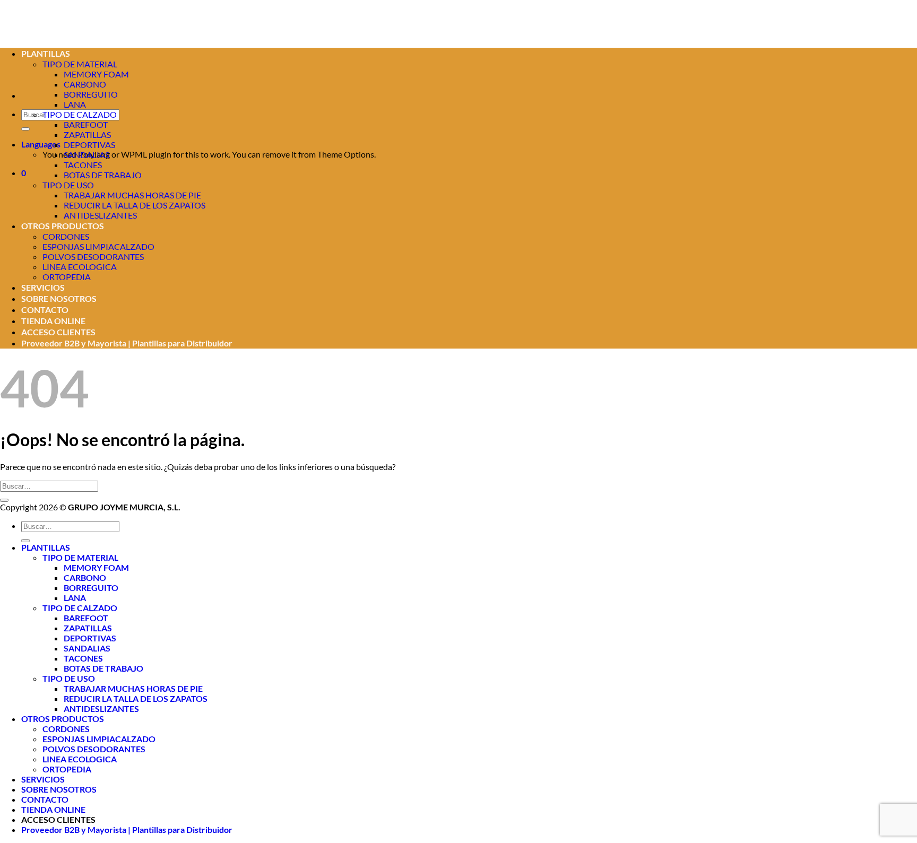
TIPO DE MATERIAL (80, 557)
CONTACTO (44, 310)
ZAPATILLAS (87, 134)
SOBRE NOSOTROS (59, 298)
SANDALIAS (86, 155)
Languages (40, 144)
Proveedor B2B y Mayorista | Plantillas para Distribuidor (126, 343)
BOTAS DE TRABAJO (103, 175)
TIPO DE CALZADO (79, 114)
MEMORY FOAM (96, 74)
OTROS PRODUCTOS (62, 226)
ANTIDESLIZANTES (100, 215)
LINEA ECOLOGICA (79, 267)
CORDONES (65, 236)
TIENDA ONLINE (53, 321)
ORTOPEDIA (66, 277)
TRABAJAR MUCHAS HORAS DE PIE (132, 195)
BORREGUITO (91, 94)
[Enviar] (25, 129)
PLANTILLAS (45, 547)
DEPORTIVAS (89, 145)
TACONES (83, 165)
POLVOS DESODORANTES (93, 256)
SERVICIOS (43, 287)
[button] (23, 173)
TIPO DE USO (68, 185)
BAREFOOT (86, 124)
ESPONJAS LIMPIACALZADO (98, 246)
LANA (75, 104)
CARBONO (85, 84)
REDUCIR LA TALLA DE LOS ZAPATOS (134, 205)
